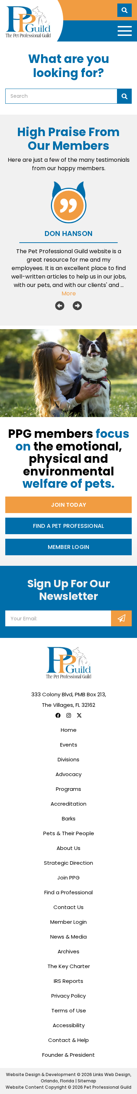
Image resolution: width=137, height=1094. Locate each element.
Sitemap (87, 1081)
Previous (59, 305)
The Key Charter (68, 966)
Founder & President (68, 1054)
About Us (68, 848)
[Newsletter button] (121, 618)
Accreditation (68, 803)
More (68, 293)
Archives (68, 951)
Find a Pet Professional (68, 526)
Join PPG (68, 877)
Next (77, 305)
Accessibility (69, 1025)
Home (69, 730)
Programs (68, 789)
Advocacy (68, 774)
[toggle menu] (125, 30)
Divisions (68, 759)
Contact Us (68, 907)
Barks (69, 818)
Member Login (68, 547)
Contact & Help (68, 1040)
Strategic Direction (68, 862)
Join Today (68, 505)
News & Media (68, 936)
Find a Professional (68, 892)
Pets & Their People (68, 833)
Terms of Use (68, 1010)
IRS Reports (68, 981)
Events (68, 744)
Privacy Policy (68, 995)
